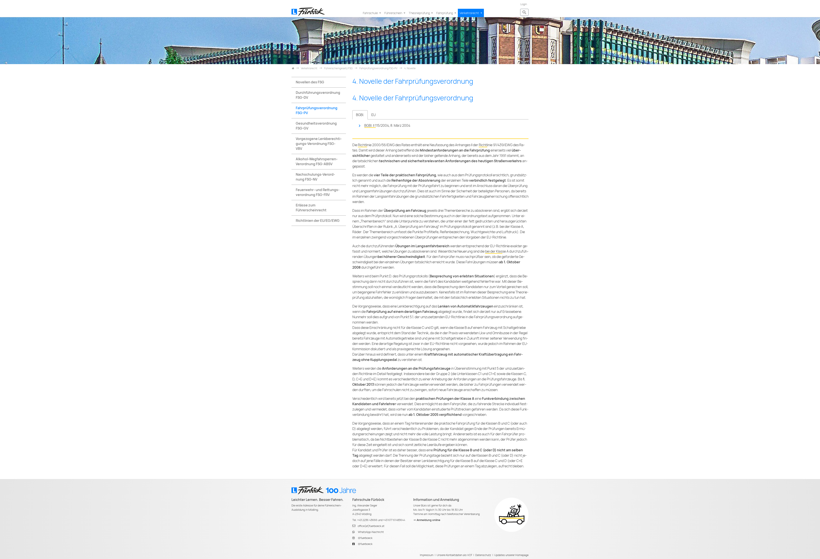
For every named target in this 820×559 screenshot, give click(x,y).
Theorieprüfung (419, 13)
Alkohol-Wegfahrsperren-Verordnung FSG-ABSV (317, 161)
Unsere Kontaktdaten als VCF (454, 555)
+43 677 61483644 (394, 520)
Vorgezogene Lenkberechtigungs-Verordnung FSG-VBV (319, 144)
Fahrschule (370, 13)
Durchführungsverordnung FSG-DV (318, 95)
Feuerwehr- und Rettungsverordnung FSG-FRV (318, 192)
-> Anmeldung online (426, 520)
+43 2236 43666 (367, 520)
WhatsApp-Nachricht (371, 532)
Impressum (426, 555)
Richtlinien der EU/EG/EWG (318, 220)
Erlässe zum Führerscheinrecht (311, 207)
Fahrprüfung (445, 13)
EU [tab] (373, 115)
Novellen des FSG (310, 82)
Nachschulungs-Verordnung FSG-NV (315, 177)
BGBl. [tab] (360, 115)
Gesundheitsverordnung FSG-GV (316, 126)
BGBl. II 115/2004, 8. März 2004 (387, 125)
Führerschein (393, 13)
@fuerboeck (365, 538)
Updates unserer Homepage (511, 555)
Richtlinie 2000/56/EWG (376, 145)
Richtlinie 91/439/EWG (495, 145)
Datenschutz (483, 555)
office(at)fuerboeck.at (371, 526)
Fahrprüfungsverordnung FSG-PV (316, 110)
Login (523, 4)
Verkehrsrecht (470, 13)
